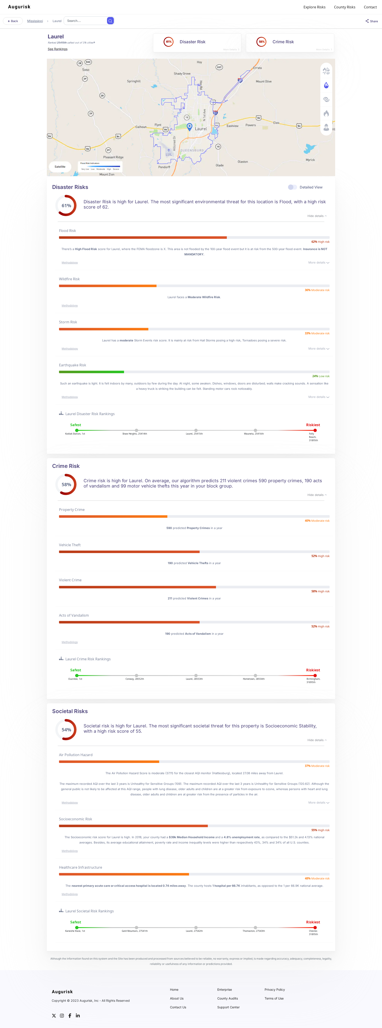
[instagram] (62, 1015)
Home (174, 989)
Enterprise (224, 989)
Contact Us (178, 1007)
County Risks (344, 7)
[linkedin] (78, 1015)
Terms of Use (274, 998)
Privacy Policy (275, 989)
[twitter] (54, 1015)
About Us (176, 998)
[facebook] (70, 1015)
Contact (370, 7)
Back (14, 21)
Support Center (228, 1007)
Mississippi (35, 21)
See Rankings (57, 49)
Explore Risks (315, 7)
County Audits (227, 998)
